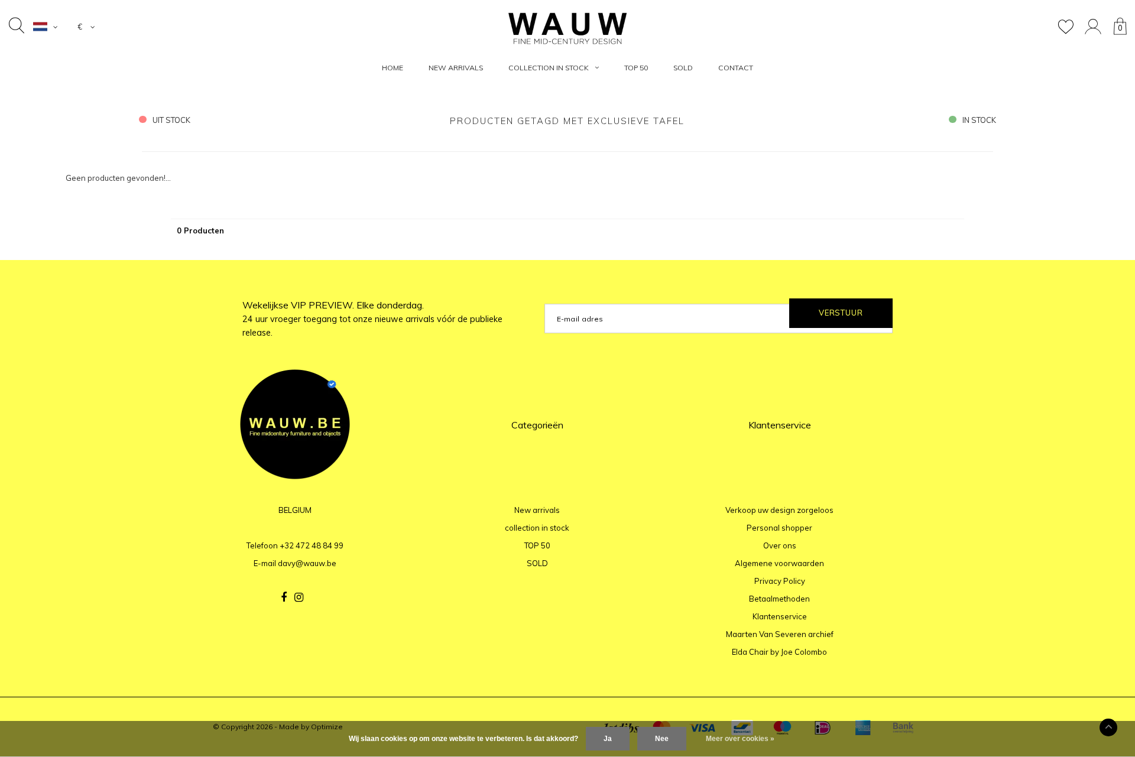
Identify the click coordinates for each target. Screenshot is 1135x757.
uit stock (171, 120)
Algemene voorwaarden (779, 563)
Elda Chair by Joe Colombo (779, 652)
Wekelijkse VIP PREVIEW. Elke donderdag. (372, 318)
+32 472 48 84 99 (311, 545)
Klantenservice (780, 616)
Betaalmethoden (779, 598)
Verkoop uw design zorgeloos (779, 510)
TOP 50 (636, 67)
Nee (662, 739)
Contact (735, 67)
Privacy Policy (779, 581)
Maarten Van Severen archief (780, 634)
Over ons (779, 545)
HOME (392, 67)
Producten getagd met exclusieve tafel (567, 120)
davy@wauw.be (307, 563)
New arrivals (456, 67)
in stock (979, 120)
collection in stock (548, 67)
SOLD (683, 67)
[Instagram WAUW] (298, 597)
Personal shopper (779, 527)
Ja (608, 739)
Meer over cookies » (740, 739)
